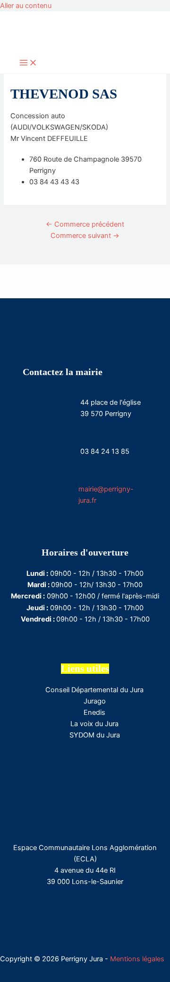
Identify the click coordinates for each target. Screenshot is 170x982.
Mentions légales (137, 959)
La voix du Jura (94, 724)
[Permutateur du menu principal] (28, 63)
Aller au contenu (25, 5)
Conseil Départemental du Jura (94, 690)
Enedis (94, 712)
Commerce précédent (85, 224)
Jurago (95, 701)
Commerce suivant (85, 235)
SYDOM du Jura (94, 735)
